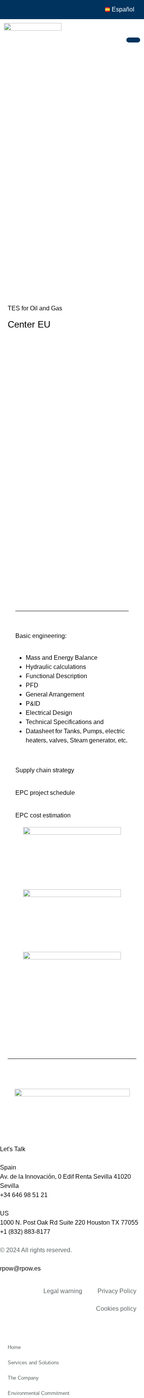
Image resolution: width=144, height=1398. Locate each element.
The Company (23, 1378)
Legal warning (62, 1291)
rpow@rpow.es (20, 1268)
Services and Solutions (33, 1362)
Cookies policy (116, 1308)
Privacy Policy (117, 1291)
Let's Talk (12, 1149)
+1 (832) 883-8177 (25, 1231)
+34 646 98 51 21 (24, 1195)
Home (14, 1347)
